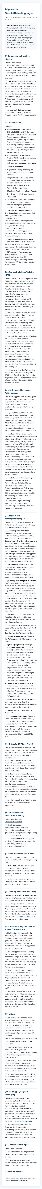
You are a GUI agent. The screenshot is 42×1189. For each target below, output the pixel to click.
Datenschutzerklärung (13, 822)
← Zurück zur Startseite (13, 1171)
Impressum (14, 1180)
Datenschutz (23, 1180)
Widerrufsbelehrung (24, 1121)
